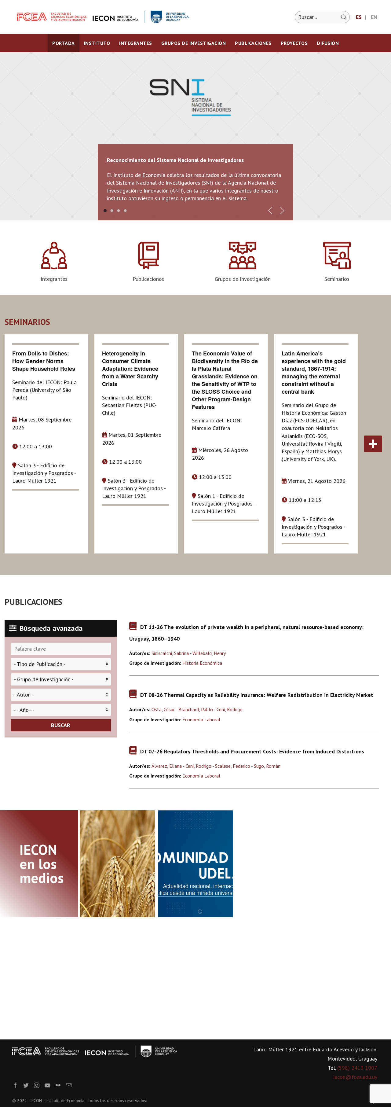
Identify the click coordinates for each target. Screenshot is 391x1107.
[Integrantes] (54, 262)
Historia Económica (202, 663)
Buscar (60, 725)
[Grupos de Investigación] (243, 262)
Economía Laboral (201, 719)
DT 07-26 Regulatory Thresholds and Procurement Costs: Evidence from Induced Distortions (252, 751)
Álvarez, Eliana (167, 766)
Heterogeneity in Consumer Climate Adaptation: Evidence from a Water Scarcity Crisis (130, 368)
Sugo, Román (267, 766)
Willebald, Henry (209, 653)
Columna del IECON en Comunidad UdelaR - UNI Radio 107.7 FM (192, 831)
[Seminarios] (337, 262)
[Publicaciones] (148, 262)
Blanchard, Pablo (195, 709)
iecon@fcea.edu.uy (355, 1076)
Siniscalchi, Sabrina (170, 653)
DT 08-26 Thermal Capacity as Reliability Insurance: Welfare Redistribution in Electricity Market (256, 694)
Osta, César (163, 709)
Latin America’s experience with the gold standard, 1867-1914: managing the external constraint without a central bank (314, 372)
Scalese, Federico (232, 766)
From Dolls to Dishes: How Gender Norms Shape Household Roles (43, 361)
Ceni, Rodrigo (230, 709)
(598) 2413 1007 (357, 1067)
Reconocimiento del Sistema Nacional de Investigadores (175, 160)
